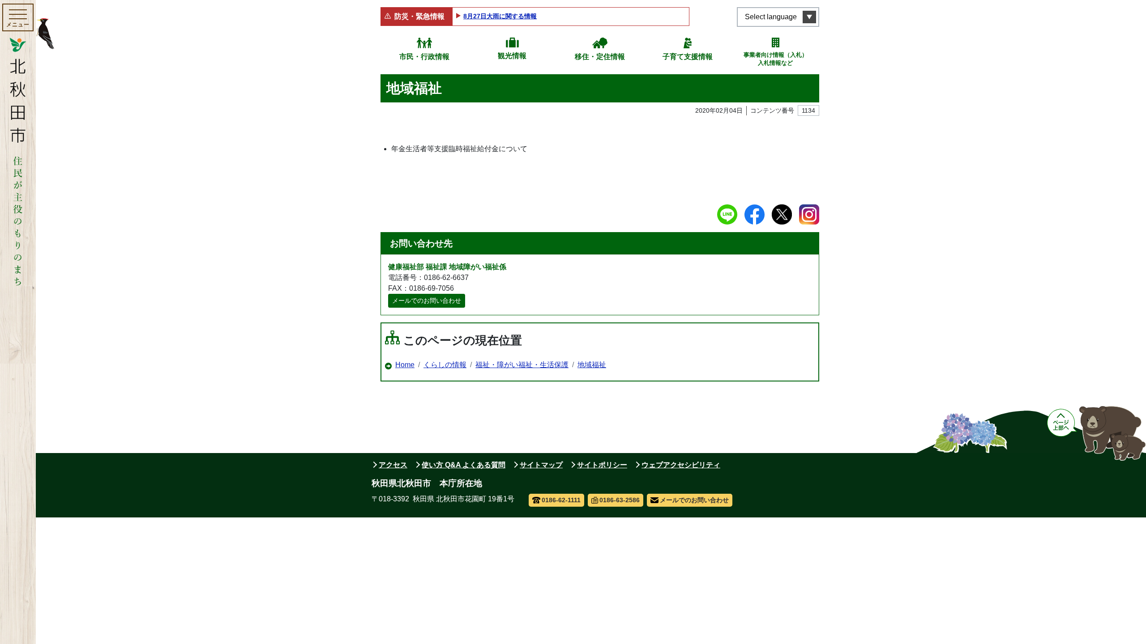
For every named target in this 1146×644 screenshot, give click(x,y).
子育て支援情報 (688, 56)
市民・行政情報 (424, 56)
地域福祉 (591, 365)
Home (405, 365)
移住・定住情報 (600, 56)
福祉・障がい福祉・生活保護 (522, 365)
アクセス (393, 465)
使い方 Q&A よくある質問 (463, 465)
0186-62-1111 (561, 500)
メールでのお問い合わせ (426, 300)
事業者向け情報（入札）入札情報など (776, 58)
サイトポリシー (602, 465)
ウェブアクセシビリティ (680, 465)
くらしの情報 (444, 365)
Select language (771, 17)
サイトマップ (541, 465)
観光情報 (512, 55)
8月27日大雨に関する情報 (500, 16)
